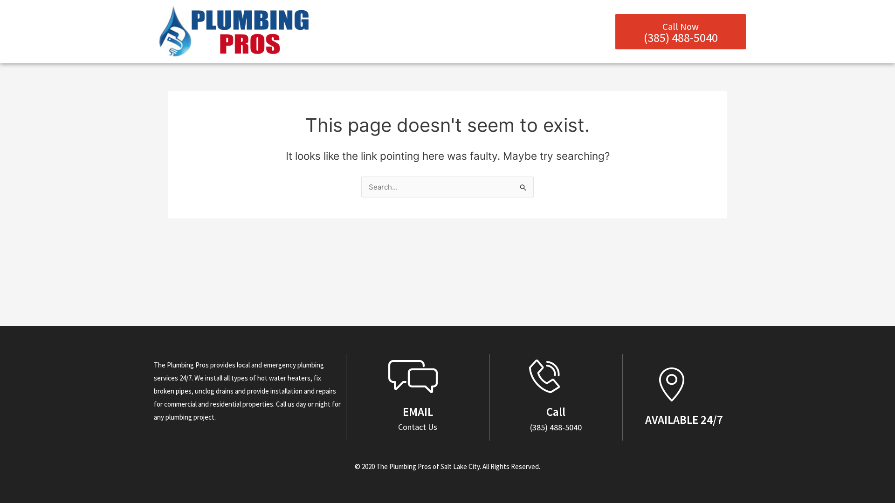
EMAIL (418, 411)
